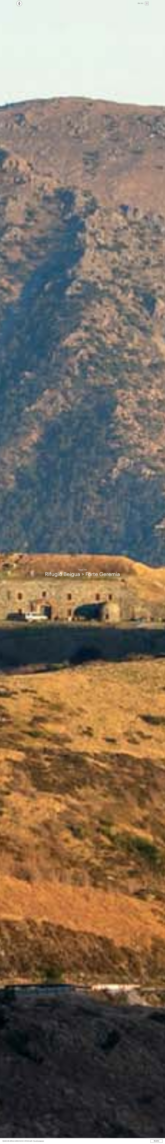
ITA (139, 3)
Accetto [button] (156, 1141)
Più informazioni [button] (38, 1141)
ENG (142, 3)
